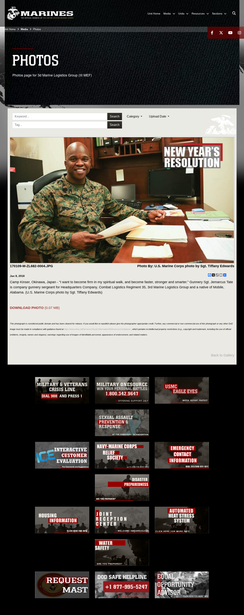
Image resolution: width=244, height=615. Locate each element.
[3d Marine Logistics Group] (40, 13)
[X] (221, 33)
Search (115, 116)
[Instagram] (239, 33)
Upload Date (158, 116)
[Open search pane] (234, 13)
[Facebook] (212, 33)
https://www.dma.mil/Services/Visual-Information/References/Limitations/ (97, 329)
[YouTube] (230, 33)
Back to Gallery (222, 355)
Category (133, 116)
